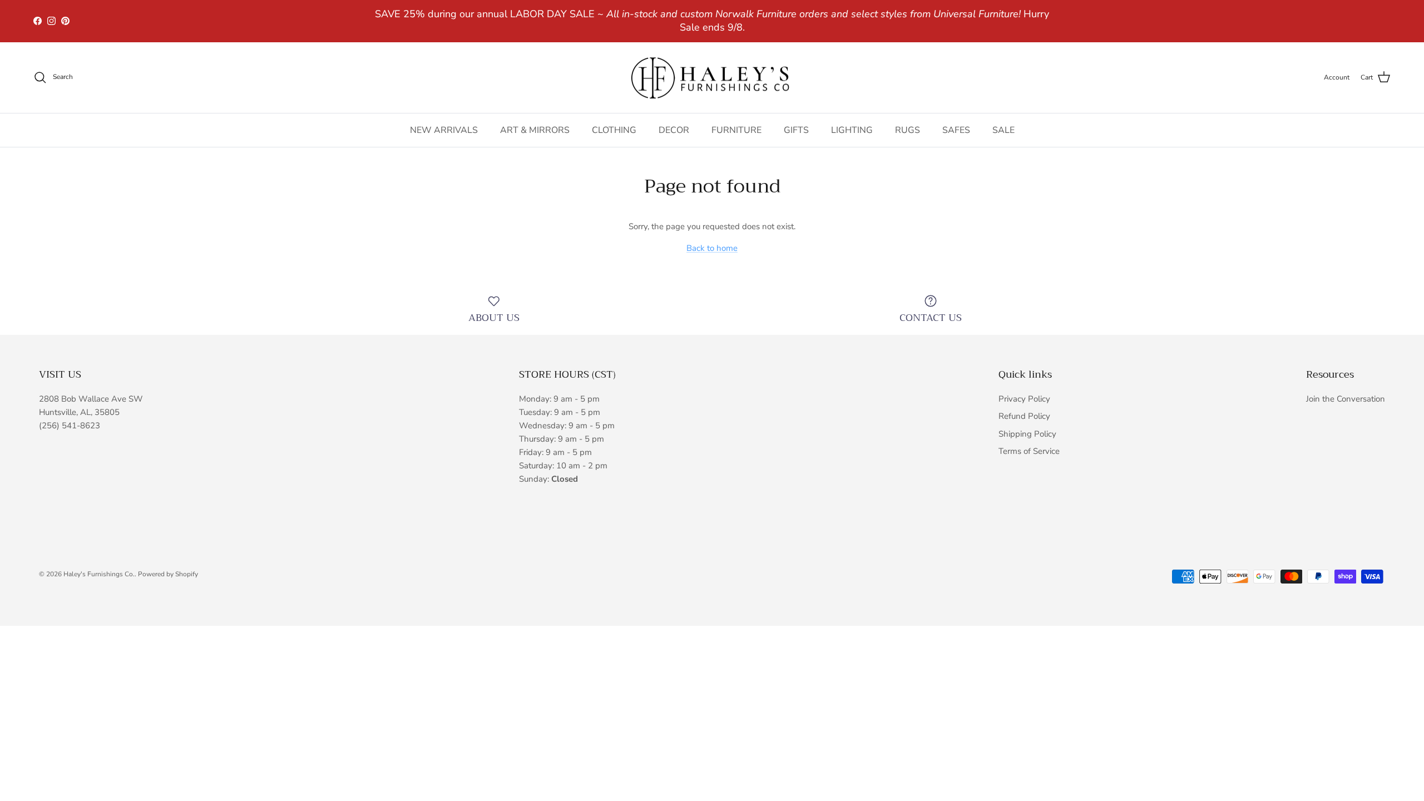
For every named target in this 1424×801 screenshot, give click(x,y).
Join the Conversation (1345, 398)
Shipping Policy (1027, 433)
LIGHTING (852, 130)
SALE (1003, 130)
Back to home (712, 248)
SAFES (956, 130)
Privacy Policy (1024, 398)
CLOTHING (614, 130)
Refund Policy (1024, 416)
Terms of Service (1029, 451)
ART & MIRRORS (535, 130)
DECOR (674, 130)
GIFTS (796, 130)
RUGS (907, 130)
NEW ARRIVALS (444, 130)
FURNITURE (736, 130)
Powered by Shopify (168, 574)
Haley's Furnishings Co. (99, 574)
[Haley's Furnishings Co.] (712, 77)
